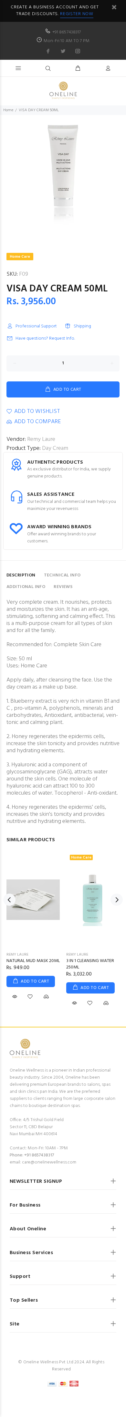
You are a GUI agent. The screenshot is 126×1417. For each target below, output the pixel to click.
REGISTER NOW (76, 14)
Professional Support (36, 326)
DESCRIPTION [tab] (21, 575)
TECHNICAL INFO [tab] (62, 575)
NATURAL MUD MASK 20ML (33, 961)
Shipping (82, 326)
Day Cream (55, 448)
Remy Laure (41, 439)
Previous (9, 900)
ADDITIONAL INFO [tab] (25, 587)
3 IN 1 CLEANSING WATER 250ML (90, 964)
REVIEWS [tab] (63, 587)
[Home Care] (93, 899)
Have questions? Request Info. (45, 338)
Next (116, 900)
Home (8, 110)
